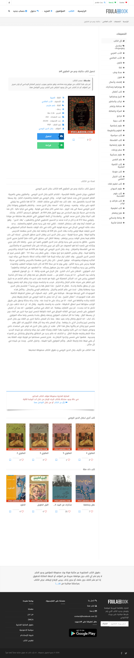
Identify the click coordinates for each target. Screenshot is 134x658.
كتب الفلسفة (116, 140)
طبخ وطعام (117, 213)
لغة (120, 68)
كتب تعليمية (116, 208)
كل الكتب (118, 41)
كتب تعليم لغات (115, 184)
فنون (120, 77)
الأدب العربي (116, 53)
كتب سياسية (116, 135)
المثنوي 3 (44, 453)
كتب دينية (117, 121)
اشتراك (105, 623)
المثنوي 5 (67, 453)
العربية (52, 98)
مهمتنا (122, 2)
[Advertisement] (50, 51)
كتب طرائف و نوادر (117, 202)
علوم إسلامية (116, 126)
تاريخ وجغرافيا (115, 97)
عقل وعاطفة (89, 505)
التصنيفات (117, 21)
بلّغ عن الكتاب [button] (59, 402)
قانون (119, 63)
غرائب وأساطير (115, 101)
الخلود (23, 505)
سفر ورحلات (116, 150)
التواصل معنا (39, 402)
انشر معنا (91, 606)
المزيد (47, 11)
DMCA (30, 619)
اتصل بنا (91, 600)
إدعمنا (92, 611)
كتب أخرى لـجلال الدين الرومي (81, 418)
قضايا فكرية (116, 223)
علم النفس (117, 159)
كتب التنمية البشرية (118, 165)
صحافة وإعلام (116, 106)
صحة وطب (117, 72)
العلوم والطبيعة (114, 130)
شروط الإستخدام (26, 635)
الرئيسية (82, 11)
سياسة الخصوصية (26, 630)
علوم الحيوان (116, 189)
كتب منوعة (117, 172)
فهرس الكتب (28, 640)
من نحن (30, 614)
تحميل (48, 136)
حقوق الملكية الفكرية (24, 625)
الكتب (71, 11)
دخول (33, 11)
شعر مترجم (50, 105)
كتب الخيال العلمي (118, 177)
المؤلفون (60, 11)
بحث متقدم (99, 2)
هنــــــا (58, 583)
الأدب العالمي (107, 21)
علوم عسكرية (116, 155)
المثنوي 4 (90, 453)
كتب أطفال (117, 92)
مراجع (119, 116)
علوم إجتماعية (115, 145)
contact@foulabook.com (84, 616)
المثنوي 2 (21, 453)
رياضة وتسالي (115, 218)
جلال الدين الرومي (46, 128)
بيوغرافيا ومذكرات (114, 87)
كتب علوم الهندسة (119, 194)
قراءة (48, 145)
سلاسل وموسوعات (120, 47)
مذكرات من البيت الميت (62, 505)
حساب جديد (19, 11)
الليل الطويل (43, 505)
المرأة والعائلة (115, 111)
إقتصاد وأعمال (115, 82)
